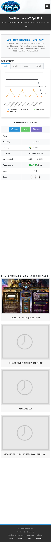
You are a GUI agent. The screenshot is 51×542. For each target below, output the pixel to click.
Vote (26, 26)
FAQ (29, 538)
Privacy (21, 538)
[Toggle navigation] (47, 6)
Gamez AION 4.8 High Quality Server (25, 317)
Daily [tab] (5, 66)
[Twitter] (39, 177)
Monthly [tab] (27, 66)
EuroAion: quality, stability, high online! (25, 363)
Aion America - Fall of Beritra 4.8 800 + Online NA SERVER (25, 454)
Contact (39, 538)
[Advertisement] (25, 198)
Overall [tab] (38, 66)
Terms (11, 538)
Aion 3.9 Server (25, 408)
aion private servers (15, 23)
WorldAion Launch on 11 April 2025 (25, 40)
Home (4, 23)
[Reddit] (35, 177)
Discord (37, 129)
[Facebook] (31, 177)
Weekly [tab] (15, 66)
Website (15, 129)
